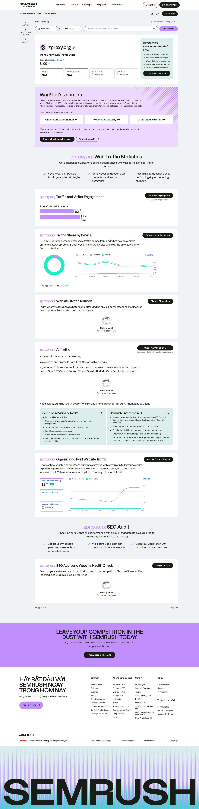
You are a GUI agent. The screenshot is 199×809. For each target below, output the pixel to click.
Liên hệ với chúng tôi (143, 718)
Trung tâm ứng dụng (121, 706)
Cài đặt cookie (149, 741)
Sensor (116, 717)
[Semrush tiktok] (25, 735)
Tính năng (95, 688)
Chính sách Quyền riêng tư (101, 741)
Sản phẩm (60, 5)
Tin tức (138, 692)
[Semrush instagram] (22, 735)
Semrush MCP (119, 685)
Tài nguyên (101, 5)
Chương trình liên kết (99, 714)
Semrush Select (141, 703)
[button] (152, 13)
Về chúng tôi (140, 685)
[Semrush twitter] (33, 735)
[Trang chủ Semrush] (28, 5)
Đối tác (138, 699)
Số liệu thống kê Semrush (101, 710)
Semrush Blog (163, 707)
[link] (30, 13)
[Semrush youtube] (28, 735)
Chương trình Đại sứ (165, 714)
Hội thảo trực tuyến (165, 711)
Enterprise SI (118, 695)
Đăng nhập (151, 5)
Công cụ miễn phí (120, 714)
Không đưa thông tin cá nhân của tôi (144, 713)
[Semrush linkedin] (19, 735)
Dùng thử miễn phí (31, 705)
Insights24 (117, 699)
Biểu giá (74, 5)
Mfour (115, 703)
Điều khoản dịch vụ (127, 741)
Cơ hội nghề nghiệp (143, 695)
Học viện (161, 688)
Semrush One (96, 685)
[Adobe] (22, 740)
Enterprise (116, 5)
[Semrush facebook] (30, 735)
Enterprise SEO (119, 688)
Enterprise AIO (119, 692)
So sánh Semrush (98, 703)
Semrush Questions (143, 688)
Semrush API (162, 692)
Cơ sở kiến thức (163, 685)
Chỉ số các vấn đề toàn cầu (144, 708)
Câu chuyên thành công (100, 706)
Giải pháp (86, 5)
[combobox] (118, 28)
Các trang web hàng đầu (123, 710)
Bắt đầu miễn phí (169, 5)
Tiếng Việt (173, 741)
